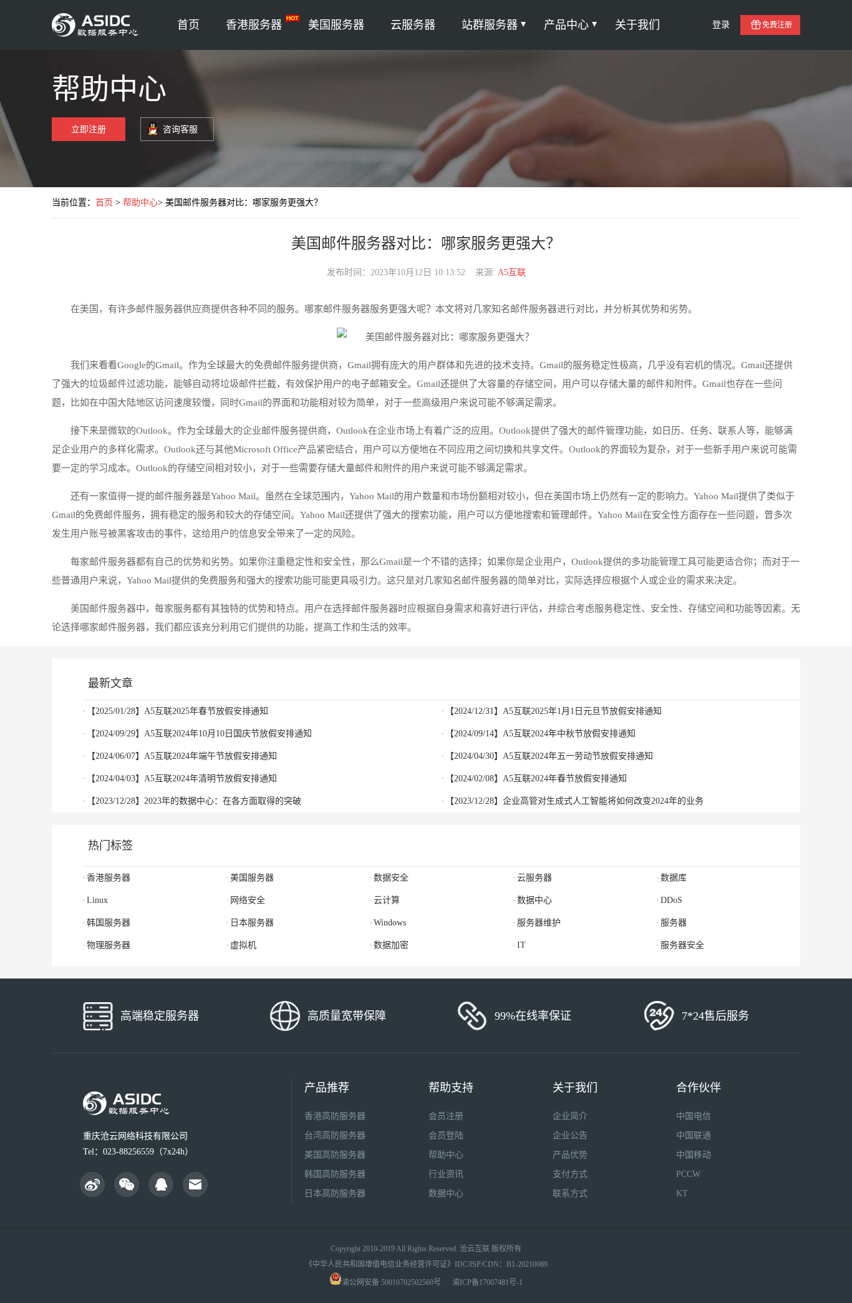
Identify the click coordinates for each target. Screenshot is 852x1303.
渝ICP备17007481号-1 (487, 1282)
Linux (97, 900)
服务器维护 (539, 922)
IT (521, 945)
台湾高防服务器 (334, 1135)
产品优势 (570, 1154)
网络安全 (247, 900)
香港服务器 (254, 25)
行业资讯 (445, 1174)
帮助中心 (140, 202)
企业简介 (570, 1116)
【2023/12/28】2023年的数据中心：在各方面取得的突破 (194, 801)
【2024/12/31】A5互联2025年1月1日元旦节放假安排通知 (553, 711)
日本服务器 (252, 922)
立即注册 (88, 129)
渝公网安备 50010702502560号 (391, 1282)
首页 (188, 25)
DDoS (671, 900)
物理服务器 (108, 945)
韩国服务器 (108, 922)
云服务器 (412, 25)
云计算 (387, 900)
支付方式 (570, 1174)
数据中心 (534, 900)
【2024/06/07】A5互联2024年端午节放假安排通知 (182, 756)
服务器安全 (682, 945)
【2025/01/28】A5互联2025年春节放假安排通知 (177, 711)
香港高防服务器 (334, 1116)
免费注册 (777, 25)
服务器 (674, 922)
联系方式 (570, 1193)
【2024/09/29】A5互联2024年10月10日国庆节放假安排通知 (199, 733)
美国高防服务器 (334, 1154)
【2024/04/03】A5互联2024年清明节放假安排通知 (182, 778)
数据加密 (391, 945)
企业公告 (570, 1135)
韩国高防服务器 (334, 1174)
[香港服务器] (97, 25)
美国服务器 (336, 25)
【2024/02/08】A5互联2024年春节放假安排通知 (536, 778)
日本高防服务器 (334, 1193)
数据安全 (391, 877)
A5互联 (512, 272)
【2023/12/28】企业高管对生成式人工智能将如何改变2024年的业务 (574, 801)
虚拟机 (243, 945)
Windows (390, 922)
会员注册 (445, 1116)
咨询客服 (180, 129)
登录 (721, 24)
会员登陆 (445, 1135)
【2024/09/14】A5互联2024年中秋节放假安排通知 (540, 733)
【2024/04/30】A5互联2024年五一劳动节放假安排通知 (549, 756)
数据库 (674, 877)
